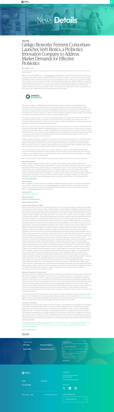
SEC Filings (26, 344)
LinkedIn (70, 388)
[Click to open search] (91, 5)
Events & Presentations (82, 351)
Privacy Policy (25, 394)
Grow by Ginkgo (26, 385)
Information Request (46, 344)
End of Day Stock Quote (68, 354)
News (64, 351)
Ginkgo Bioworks (49, 75)
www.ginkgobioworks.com (29, 178)
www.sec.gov (83, 296)
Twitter (64, 388)
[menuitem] (25, 5)
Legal (31, 394)
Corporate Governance (47, 349)
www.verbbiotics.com (35, 189)
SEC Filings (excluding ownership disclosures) (72, 353)
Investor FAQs (27, 349)
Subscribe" (85, 399)
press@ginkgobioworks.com (30, 194)
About (23, 381)
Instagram (75, 388)
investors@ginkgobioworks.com (31, 199)
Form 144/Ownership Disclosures (69, 356)
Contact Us (44, 381)
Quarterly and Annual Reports (69, 357)
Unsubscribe (65, 360)
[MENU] (112, 2)
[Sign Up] (85, 346)
